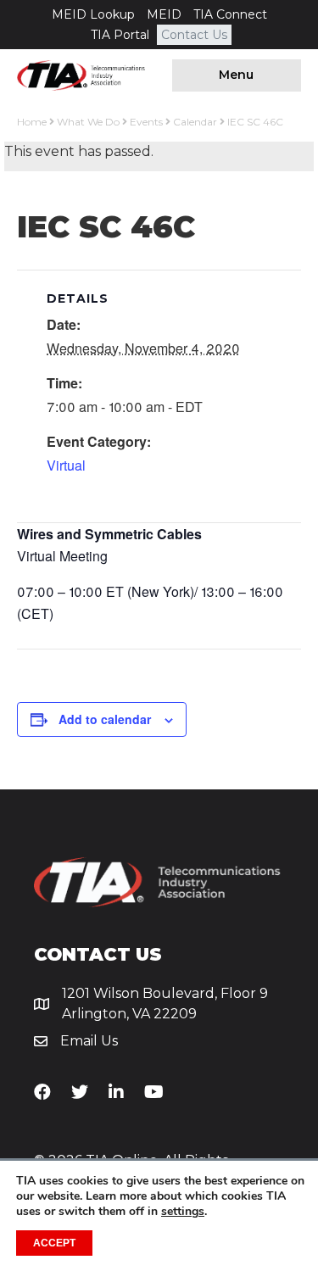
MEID (164, 14)
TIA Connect (230, 14)
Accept (54, 1243)
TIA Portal (120, 34)
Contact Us (194, 34)
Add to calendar (105, 719)
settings (182, 1211)
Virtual (66, 465)
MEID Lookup (93, 14)
